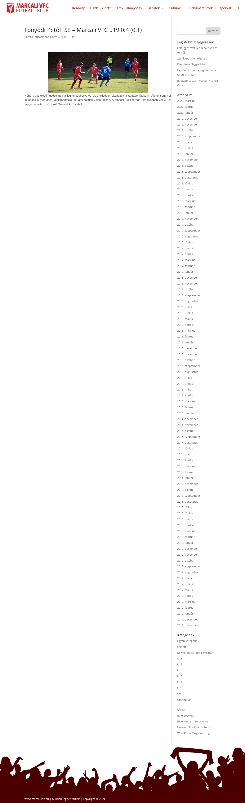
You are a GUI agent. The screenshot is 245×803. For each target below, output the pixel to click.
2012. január (185, 613)
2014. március (186, 466)
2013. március (186, 531)
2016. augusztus (187, 301)
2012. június (185, 584)
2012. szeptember (188, 566)
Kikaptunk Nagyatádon (191, 64)
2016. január (185, 342)
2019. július (184, 142)
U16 (179, 676)
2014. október (186, 431)
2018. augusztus (187, 177)
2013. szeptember (188, 495)
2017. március (186, 260)
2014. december (187, 419)
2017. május (185, 248)
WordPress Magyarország (193, 733)
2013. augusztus (187, 501)
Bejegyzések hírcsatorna (192, 721)
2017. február (186, 266)
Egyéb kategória (187, 641)
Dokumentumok (201, 8)
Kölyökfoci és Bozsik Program (195, 653)
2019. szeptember (188, 136)
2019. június (185, 148)
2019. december (187, 118)
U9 (179, 694)
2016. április (185, 325)
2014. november (187, 425)
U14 (179, 670)
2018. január (185, 213)
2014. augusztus (187, 442)
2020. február (186, 106)
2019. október (186, 130)
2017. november (187, 218)
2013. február (186, 537)
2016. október (186, 289)
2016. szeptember (188, 295)
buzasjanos (41, 37)
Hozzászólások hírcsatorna (194, 727)
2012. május (185, 590)
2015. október (186, 360)
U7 (179, 688)
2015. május (185, 389)
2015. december (187, 348)
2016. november (187, 283)
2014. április (185, 460)
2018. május (185, 189)
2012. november (187, 554)
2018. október (186, 165)
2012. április (185, 596)
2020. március (186, 101)
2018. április (185, 195)
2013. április (185, 525)
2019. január (185, 154)
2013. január (185, 543)
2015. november (187, 354)
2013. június (185, 513)
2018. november (187, 159)
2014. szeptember (188, 437)
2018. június (185, 183)
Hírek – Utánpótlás (128, 8)
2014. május (185, 454)
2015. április (185, 395)
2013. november (187, 484)
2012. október (186, 560)
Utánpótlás (184, 700)
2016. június (185, 313)
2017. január (185, 271)
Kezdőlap (78, 8)
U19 (72, 37)
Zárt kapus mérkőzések (192, 58)
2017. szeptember (188, 230)
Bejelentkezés (186, 715)
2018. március (186, 201)
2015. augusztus (187, 372)
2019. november (187, 124)
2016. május (185, 319)
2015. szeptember (188, 366)
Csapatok (153, 8)
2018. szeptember (188, 171)
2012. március (186, 601)
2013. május (185, 519)
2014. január (185, 478)
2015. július (184, 378)
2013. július (184, 507)
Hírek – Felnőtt (100, 8)
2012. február (186, 607)
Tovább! (77, 104)
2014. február (186, 472)
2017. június (185, 242)
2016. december (187, 277)
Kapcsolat (224, 8)
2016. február (186, 336)
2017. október (186, 224)
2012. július (184, 578)
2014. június (185, 448)
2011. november (187, 625)
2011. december (187, 619)
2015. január (185, 413)
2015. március (186, 401)
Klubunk (174, 8)
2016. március (186, 330)
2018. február (186, 207)
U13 (179, 664)
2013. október (186, 490)
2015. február (186, 407)
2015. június (185, 384)
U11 (179, 658)
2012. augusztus (187, 572)
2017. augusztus (187, 236)
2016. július (184, 307)
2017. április (185, 254)
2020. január (185, 112)
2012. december (187, 548)
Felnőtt (181, 647)
